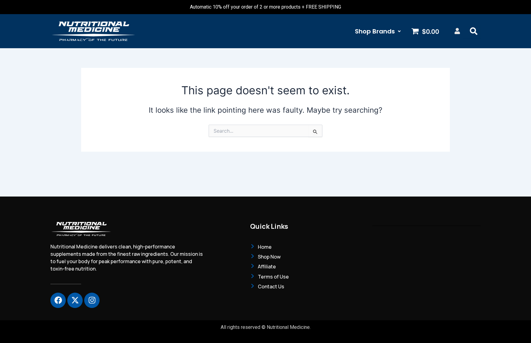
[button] (377, 31)
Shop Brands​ (375, 31)
